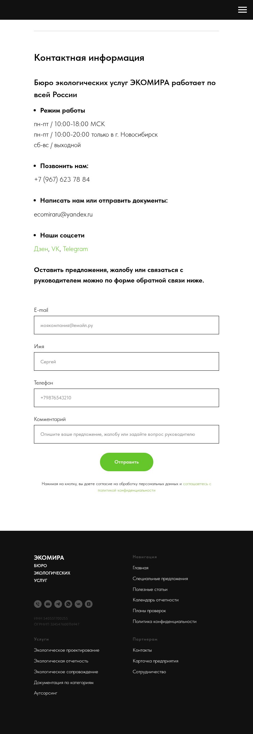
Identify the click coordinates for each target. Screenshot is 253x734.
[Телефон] (38, 604)
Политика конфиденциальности (165, 621)
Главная (140, 568)
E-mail (41, 310)
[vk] (78, 604)
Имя (39, 346)
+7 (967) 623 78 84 (62, 179)
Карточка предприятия (155, 661)
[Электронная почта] (48, 604)
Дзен (41, 249)
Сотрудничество (149, 671)
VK (56, 249)
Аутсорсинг (45, 693)
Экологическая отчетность (61, 661)
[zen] (89, 604)
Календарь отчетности (156, 600)
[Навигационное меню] (242, 10)
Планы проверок (149, 610)
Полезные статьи (150, 589)
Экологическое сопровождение (66, 671)
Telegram (75, 249)
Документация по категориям (63, 682)
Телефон (43, 382)
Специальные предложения (160, 578)
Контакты (142, 650)
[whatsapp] (68, 604)
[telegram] (58, 604)
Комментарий (50, 419)
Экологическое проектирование (66, 650)
